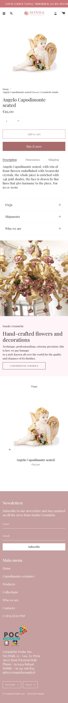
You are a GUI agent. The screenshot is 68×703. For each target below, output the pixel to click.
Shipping (53, 159)
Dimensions (32, 159)
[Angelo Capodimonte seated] (35, 427)
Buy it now (34, 146)
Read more (10, 188)
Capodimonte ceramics (24, 366)
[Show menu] (5, 13)
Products (9, 584)
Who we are (13, 228)
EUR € (29, 684)
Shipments (12, 216)
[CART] (63, 13)
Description (10, 159)
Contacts (9, 608)
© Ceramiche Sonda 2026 (14, 693)
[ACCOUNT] (55, 13)
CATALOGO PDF (14, 616)
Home (6, 89)
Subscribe (34, 546)
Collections (10, 592)
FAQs (8, 205)
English (10, 684)
